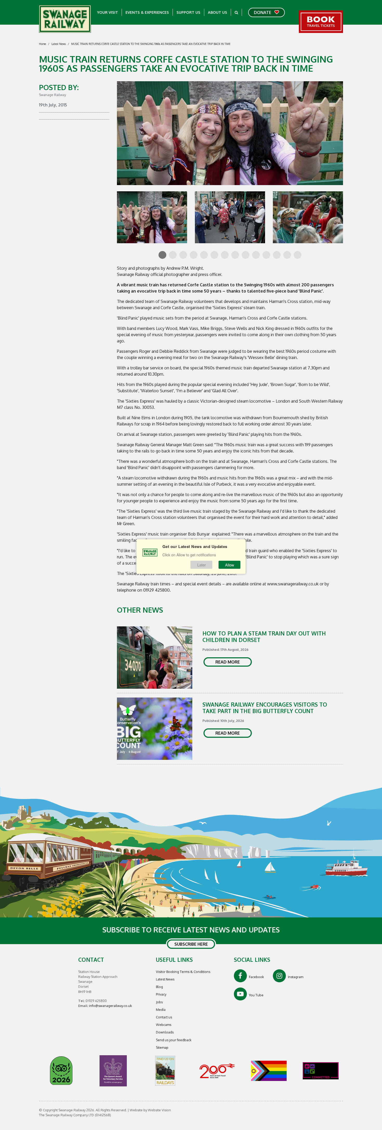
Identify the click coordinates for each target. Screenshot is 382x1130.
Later (201, 564)
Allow (229, 564)
